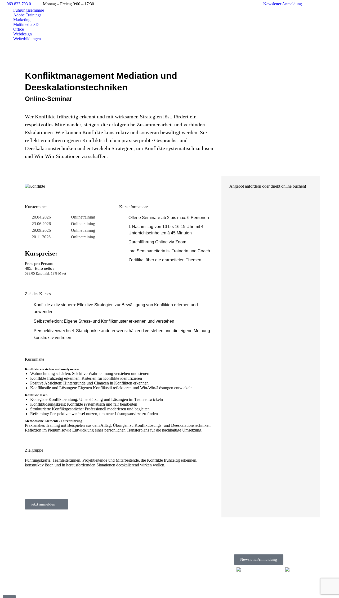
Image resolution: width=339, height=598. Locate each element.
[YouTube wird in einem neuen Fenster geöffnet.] (335, 4)
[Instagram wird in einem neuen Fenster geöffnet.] (327, 4)
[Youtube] (267, 547)
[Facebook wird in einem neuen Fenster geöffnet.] (311, 4)
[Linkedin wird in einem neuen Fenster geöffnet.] (319, 4)
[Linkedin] (280, 547)
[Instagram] (253, 547)
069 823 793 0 (19, 4)
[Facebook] (240, 547)
